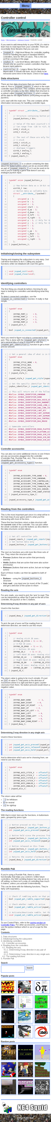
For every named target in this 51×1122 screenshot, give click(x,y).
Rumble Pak (7, 958)
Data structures (9, 937)
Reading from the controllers (14, 945)
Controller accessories (14, 943)
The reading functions (13, 956)
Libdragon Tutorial (23, 40)
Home (3, 40)
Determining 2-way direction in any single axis (27, 954)
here (46, 74)
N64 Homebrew (11, 40)
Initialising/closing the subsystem (16, 939)
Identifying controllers (11, 941)
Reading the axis (11, 947)
